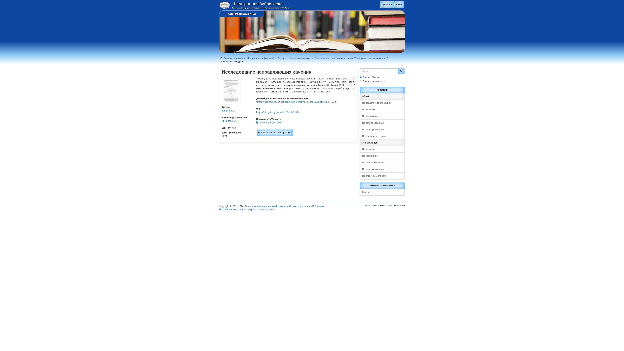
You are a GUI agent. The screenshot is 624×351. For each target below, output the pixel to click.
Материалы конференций (260, 58)
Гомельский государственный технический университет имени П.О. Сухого (285, 206)
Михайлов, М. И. (230, 121)
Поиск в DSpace (371, 77)
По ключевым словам (374, 136)
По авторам (368, 109)
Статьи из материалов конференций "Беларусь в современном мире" (351, 58)
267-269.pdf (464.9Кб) (270, 122)
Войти (365, 192)
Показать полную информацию (275, 132)
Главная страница (233, 58)
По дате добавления (373, 123)
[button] (387, 4)
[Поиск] (401, 71)
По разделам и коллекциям (376, 103)
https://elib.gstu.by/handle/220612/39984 (277, 112)
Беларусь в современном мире (294, 58)
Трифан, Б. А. (228, 110)
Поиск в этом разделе (374, 81)
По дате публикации (373, 129)
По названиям (369, 116)
